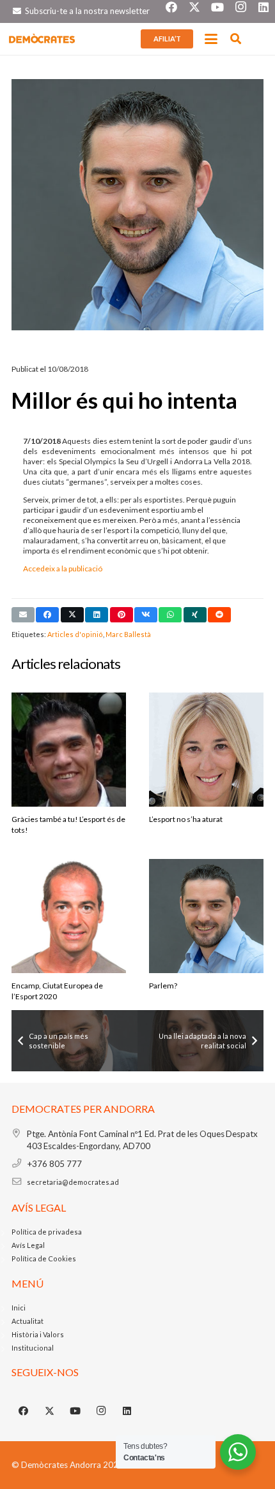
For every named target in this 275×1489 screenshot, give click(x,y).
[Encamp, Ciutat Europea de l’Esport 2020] (69, 930)
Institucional (33, 1348)
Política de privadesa (47, 1232)
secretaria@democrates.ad (73, 1182)
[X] (50, 1411)
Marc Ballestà (128, 634)
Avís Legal (28, 1245)
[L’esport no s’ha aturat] (206, 764)
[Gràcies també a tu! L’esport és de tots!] (69, 764)
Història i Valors (38, 1334)
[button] (211, 39)
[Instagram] (102, 1411)
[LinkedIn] (127, 1411)
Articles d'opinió (75, 634)
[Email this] (23, 614)
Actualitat (27, 1321)
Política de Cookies (44, 1258)
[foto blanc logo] (42, 38)
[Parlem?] (206, 930)
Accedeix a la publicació (62, 568)
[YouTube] (75, 1411)
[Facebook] (24, 1411)
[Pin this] (121, 614)
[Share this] (47, 614)
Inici (19, 1307)
